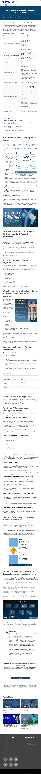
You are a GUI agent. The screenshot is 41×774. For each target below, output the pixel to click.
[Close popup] (38, 348)
